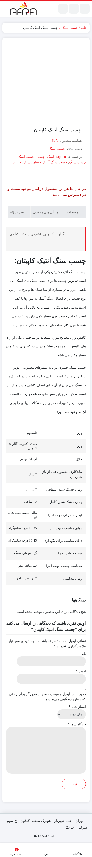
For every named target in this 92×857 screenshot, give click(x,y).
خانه (84, 28)
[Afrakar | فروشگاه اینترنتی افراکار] (23, 8)
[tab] (75, 212)
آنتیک (50, 157)
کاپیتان (16, 162)
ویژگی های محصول (46, 212)
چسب (40, 157)
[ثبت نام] (63, 9)
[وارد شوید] (74, 9)
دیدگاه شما (77, 724)
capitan (61, 157)
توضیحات (73, 212)
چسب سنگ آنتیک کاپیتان (49, 162)
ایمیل (81, 671)
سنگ (26, 162)
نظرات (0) (17, 212)
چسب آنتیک (26, 157)
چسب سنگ (69, 28)
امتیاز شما (77, 707)
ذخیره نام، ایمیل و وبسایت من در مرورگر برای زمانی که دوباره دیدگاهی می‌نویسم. (47, 696)
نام (82, 654)
